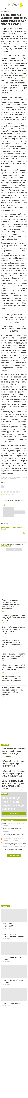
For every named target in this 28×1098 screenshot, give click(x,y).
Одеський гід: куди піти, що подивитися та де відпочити (13, 803)
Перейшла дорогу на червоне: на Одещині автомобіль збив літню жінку (14, 618)
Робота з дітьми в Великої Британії (12, 981)
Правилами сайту (6, 545)
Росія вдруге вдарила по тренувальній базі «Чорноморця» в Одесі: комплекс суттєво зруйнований (11, 604)
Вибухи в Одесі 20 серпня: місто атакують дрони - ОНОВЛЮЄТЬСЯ (13, 763)
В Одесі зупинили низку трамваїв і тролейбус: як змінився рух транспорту (11, 678)
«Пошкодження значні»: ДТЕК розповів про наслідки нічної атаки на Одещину (13, 667)
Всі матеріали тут (14, 813)
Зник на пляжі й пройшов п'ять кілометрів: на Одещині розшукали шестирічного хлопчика (13, 643)
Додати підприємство (14, 855)
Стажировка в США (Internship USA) (10, 925)
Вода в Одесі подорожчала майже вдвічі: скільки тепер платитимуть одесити (14, 752)
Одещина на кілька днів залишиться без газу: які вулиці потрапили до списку (13, 785)
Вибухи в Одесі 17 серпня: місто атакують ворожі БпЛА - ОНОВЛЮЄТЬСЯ (13, 773)
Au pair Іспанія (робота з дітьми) (12, 958)
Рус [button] (6, 8)
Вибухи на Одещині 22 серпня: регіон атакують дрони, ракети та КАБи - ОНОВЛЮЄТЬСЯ (14, 630)
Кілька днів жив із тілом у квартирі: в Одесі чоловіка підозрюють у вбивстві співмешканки (12, 691)
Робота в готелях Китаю (11, 1003)
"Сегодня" (3, 482)
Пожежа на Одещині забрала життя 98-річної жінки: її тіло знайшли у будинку (13, 656)
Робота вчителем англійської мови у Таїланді (13, 935)
